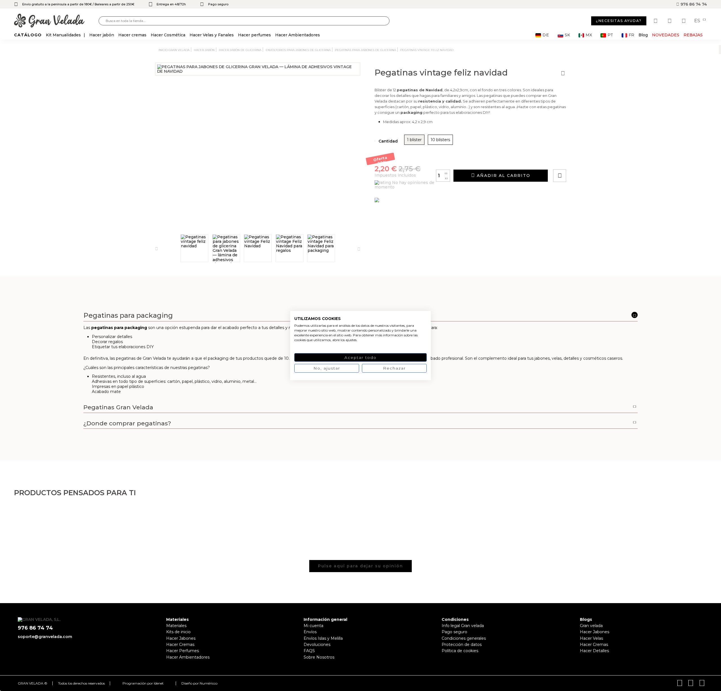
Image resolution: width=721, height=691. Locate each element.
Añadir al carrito (502, 175)
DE (545, 35)
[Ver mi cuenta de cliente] (670, 21)
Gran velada (591, 625)
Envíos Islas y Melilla (323, 638)
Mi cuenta (313, 625)
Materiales (176, 625)
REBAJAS (693, 35)
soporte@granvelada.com (45, 636)
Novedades (665, 35)
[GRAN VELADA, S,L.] (56, 21)
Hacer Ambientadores (188, 657)
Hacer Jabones (180, 638)
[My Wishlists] (656, 21)
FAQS (309, 650)
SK (567, 35)
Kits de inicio (178, 631)
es (697, 20)
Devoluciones (317, 644)
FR (631, 35)
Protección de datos (462, 644)
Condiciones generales (464, 638)
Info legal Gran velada (463, 625)
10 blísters (440, 139)
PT (610, 35)
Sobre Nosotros (319, 657)
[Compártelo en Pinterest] (594, 159)
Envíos (310, 631)
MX (589, 35)
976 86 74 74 (693, 4)
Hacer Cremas (180, 644)
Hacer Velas (591, 638)
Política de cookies (460, 650)
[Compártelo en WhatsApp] (581, 159)
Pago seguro (454, 631)
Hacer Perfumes (182, 650)
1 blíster (414, 139)
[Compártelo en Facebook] (587, 159)
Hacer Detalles (594, 650)
